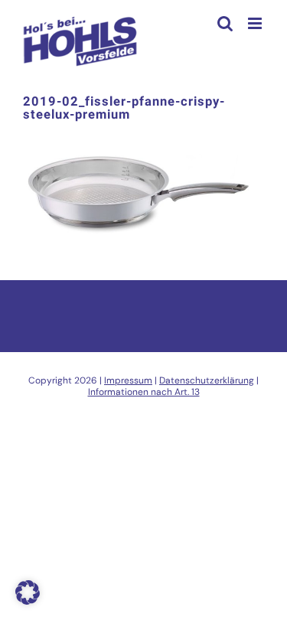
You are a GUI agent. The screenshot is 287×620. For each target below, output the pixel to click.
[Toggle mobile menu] (256, 23)
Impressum (128, 380)
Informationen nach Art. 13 (144, 392)
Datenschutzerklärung (206, 380)
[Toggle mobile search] (225, 23)
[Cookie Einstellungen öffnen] (27, 600)
